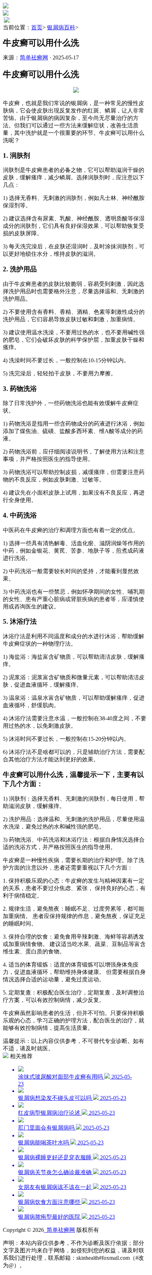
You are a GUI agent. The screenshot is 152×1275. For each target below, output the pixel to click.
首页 (36, 27)
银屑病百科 (61, 27)
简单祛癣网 (34, 57)
